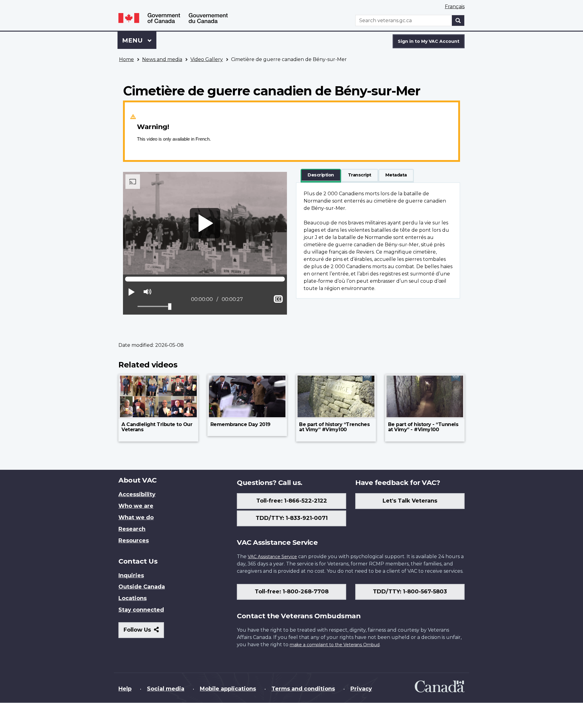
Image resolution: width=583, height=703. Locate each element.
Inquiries (131, 575)
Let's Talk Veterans (410, 500)
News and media (162, 59)
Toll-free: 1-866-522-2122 (291, 500)
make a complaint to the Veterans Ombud (335, 644)
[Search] (458, 20)
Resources (133, 540)
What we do (136, 517)
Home (126, 59)
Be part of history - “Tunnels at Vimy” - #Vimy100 (423, 427)
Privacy (361, 688)
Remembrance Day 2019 (240, 424)
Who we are (135, 506)
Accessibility (136, 494)
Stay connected (141, 609)
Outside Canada (141, 586)
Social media (165, 688)
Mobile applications (228, 688)
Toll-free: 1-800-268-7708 (292, 591)
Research (131, 529)
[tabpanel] (378, 241)
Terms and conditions (303, 688)
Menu (133, 40)
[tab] (321, 175)
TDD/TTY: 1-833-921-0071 (292, 518)
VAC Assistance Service (272, 556)
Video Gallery (206, 59)
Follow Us (144, 632)
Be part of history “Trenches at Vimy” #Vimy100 (334, 427)
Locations (132, 598)
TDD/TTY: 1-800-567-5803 (410, 591)
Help (124, 688)
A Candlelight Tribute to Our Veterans (156, 427)
